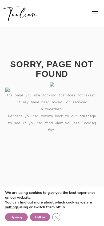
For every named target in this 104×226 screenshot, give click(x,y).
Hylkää (40, 217)
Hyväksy (16, 217)
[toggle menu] (95, 11)
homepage (87, 116)
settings (12, 207)
